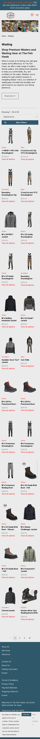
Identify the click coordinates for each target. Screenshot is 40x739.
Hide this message (26, 715)
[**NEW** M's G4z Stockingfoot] (10, 136)
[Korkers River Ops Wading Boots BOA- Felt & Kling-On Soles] (29, 596)
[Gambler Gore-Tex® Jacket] (10, 345)
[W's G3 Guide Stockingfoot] (29, 220)
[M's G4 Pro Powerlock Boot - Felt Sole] (10, 387)
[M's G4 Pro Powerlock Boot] (29, 387)
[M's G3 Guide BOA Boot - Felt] (29, 471)
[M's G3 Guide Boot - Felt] (10, 554)
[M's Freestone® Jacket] (29, 554)
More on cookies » (35, 719)
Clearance (6, 654)
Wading (11, 36)
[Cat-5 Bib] (29, 345)
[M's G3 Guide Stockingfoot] (10, 262)
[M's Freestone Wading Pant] (10, 471)
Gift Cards (6, 650)
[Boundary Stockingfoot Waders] (29, 262)
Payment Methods (9, 688)
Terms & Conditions (10, 680)
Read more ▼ (10, 96)
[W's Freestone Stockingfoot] (10, 429)
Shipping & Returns (10, 691)
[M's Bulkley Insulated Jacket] (10, 304)
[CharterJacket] (10, 596)
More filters (21, 122)
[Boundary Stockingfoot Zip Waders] (10, 178)
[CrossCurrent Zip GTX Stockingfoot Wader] (29, 136)
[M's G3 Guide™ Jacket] (29, 304)
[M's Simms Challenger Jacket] (29, 512)
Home (4, 36)
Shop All (5, 647)
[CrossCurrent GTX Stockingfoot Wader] (29, 178)
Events (4, 673)
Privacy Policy (8, 684)
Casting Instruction (9, 669)
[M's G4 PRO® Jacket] (10, 220)
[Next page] (29, 638)
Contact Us (6, 661)
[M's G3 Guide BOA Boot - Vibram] (10, 512)
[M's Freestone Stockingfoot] (29, 429)
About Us (6, 665)
